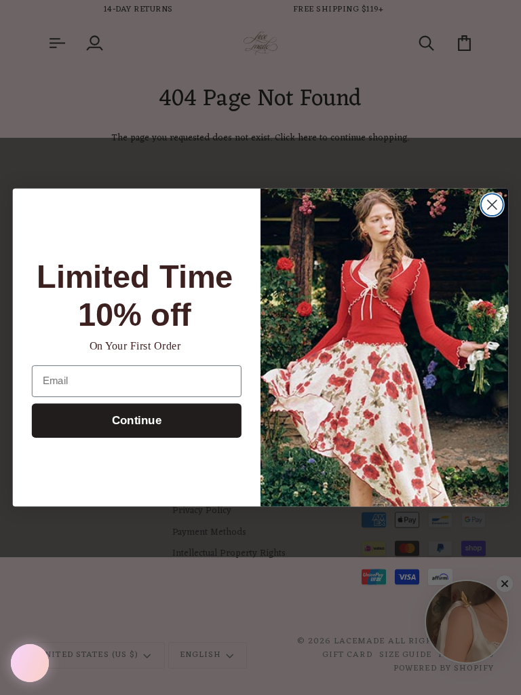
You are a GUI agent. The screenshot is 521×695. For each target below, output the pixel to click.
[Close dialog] (492, 204)
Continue (136, 421)
